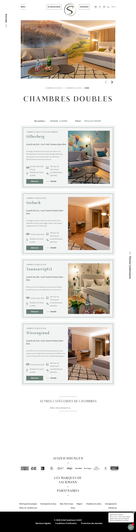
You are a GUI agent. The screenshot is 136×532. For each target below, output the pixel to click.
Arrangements (111, 504)
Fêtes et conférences (28, 508)
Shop (73, 508)
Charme (63, 121)
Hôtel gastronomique (28, 504)
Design (54, 121)
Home (86, 88)
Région (79, 504)
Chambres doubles (53, 88)
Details (53, 181)
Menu (23, 7)
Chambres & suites (73, 88)
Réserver (84, 7)
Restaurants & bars (48, 504)
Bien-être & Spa (66, 504)
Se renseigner (54, 7)
